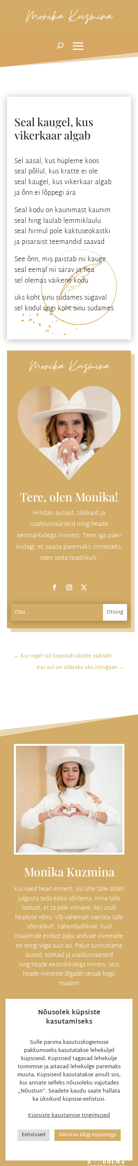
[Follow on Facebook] (54, 587)
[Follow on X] (84, 587)
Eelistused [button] (33, 1135)
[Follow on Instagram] (69, 587)
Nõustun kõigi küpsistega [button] (87, 1135)
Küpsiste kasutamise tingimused (69, 1116)
